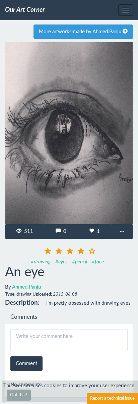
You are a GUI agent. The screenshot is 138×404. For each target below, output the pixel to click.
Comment (26, 363)
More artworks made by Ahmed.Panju (81, 31)
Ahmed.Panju (26, 287)
